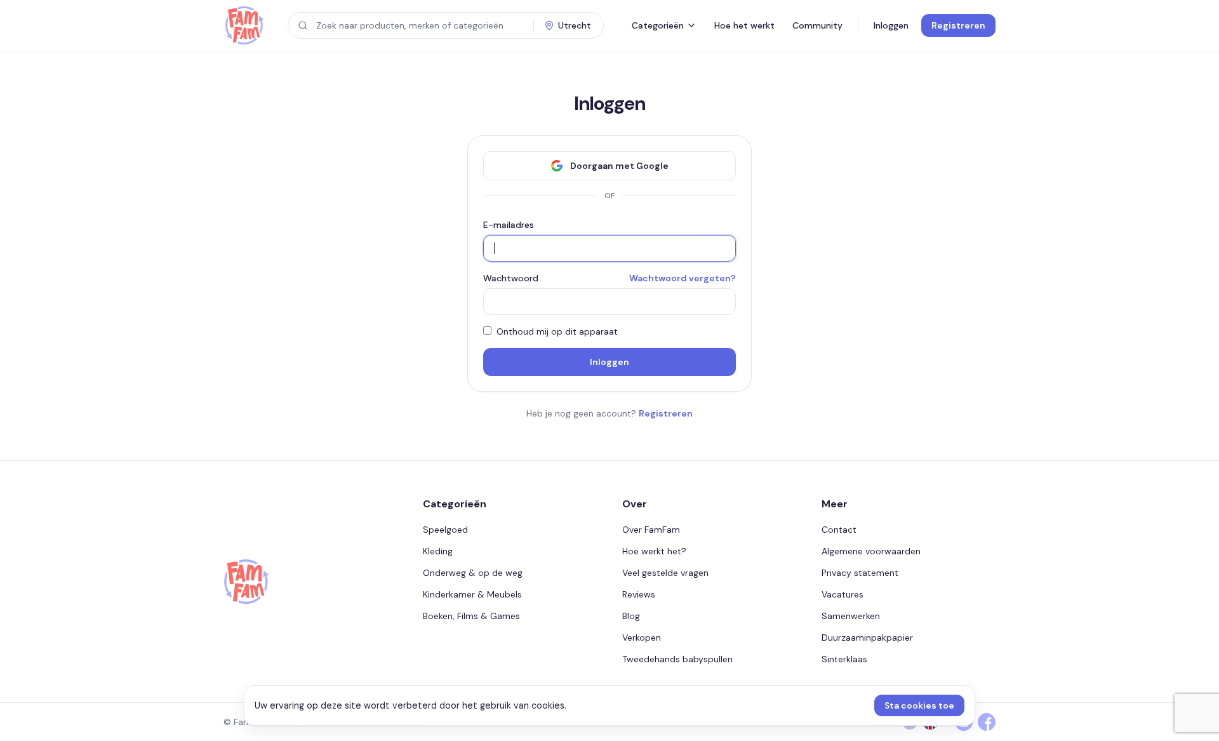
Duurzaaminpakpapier (867, 637)
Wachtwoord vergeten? (682, 278)
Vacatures (842, 594)
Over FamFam (651, 529)
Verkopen (641, 637)
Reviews (638, 594)
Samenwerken (851, 616)
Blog (631, 616)
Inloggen (891, 25)
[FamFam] (244, 25)
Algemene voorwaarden (871, 551)
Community (817, 25)
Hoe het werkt (744, 25)
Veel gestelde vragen (665, 572)
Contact (839, 529)
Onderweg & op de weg (473, 572)
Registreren (958, 25)
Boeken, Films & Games (471, 616)
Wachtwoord (510, 278)
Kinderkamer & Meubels (472, 594)
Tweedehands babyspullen (677, 659)
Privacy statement (860, 572)
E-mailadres (508, 224)
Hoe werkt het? (654, 551)
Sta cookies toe (919, 705)
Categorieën (658, 25)
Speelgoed (445, 529)
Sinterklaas (844, 659)
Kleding (438, 551)
